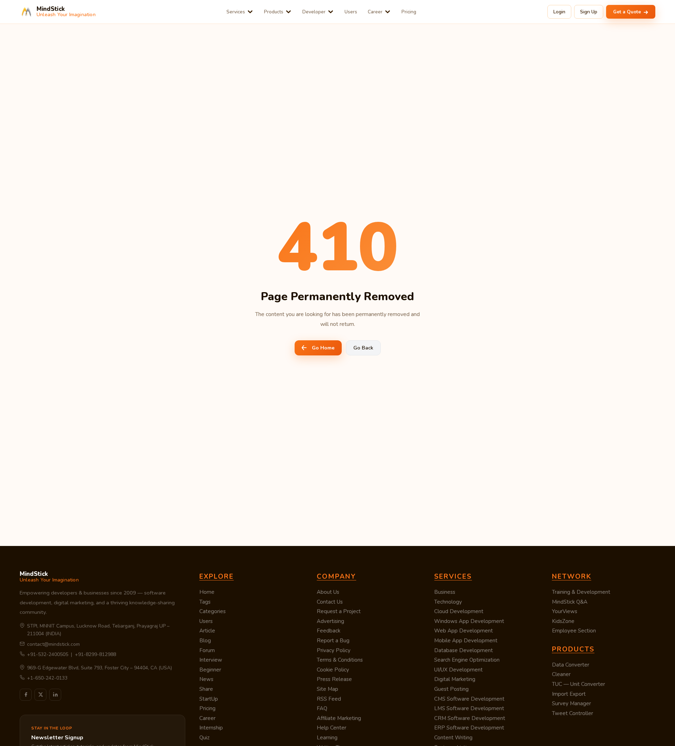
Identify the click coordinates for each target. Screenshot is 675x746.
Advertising (330, 621)
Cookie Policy (333, 669)
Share (206, 689)
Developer (314, 11)
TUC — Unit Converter (578, 684)
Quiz (204, 737)
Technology (448, 601)
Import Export (569, 693)
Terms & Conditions (340, 659)
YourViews (564, 611)
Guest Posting (451, 689)
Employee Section (574, 630)
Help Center (331, 727)
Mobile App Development (465, 640)
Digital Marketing (454, 679)
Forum (207, 650)
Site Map (327, 689)
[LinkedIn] (55, 695)
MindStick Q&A (569, 601)
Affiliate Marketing (339, 718)
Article (207, 630)
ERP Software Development (469, 727)
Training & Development (581, 592)
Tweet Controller (572, 713)
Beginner (210, 669)
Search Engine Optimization (467, 659)
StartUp (208, 698)
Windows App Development (469, 621)
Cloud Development (458, 611)
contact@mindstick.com (53, 644)
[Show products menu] (288, 12)
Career (375, 11)
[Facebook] (26, 695)
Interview (210, 659)
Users (351, 11)
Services (235, 11)
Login (559, 11)
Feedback (328, 630)
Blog (205, 640)
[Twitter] (40, 695)
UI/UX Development (458, 669)
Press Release (334, 679)
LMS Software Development (469, 708)
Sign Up (588, 11)
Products (273, 11)
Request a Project (339, 611)
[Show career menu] (387, 12)
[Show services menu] (250, 12)
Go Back (363, 347)
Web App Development (463, 630)
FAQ (322, 708)
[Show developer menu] (330, 12)
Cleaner (561, 674)
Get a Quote (627, 11)
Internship (211, 727)
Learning (327, 737)
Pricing (408, 11)
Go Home (323, 347)
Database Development (463, 650)
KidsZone (563, 621)
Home (206, 592)
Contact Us (330, 601)
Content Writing (453, 737)
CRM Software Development (469, 718)
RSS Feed (329, 698)
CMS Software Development (469, 698)
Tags (205, 601)
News (206, 679)
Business (444, 592)
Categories (212, 611)
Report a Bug (333, 640)
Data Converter (570, 664)
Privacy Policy (334, 650)
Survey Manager (571, 703)
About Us (328, 592)
